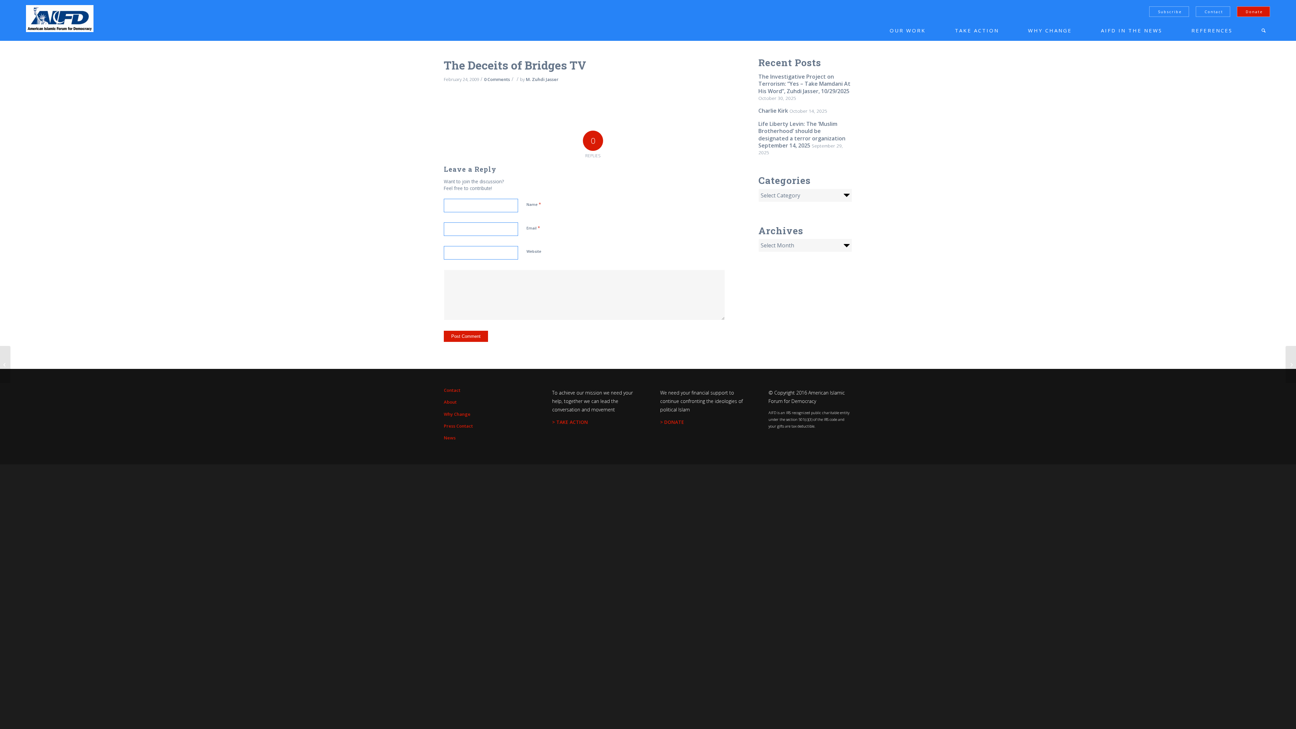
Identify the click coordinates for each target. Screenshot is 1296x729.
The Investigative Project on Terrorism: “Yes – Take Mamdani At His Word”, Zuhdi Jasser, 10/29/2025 (804, 84)
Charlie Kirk (773, 110)
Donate (1254, 11)
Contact (1214, 11)
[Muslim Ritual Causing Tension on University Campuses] (5, 364)
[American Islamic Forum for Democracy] (59, 18)
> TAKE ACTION (570, 422)
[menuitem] (897, 30)
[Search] (1263, 30)
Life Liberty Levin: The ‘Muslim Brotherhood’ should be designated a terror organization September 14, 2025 (801, 134)
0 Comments (497, 79)
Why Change (457, 414)
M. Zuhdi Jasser (542, 79)
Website (533, 251)
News (450, 438)
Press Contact (458, 426)
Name (533, 204)
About (450, 402)
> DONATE (672, 422)
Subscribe (1170, 11)
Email (533, 228)
